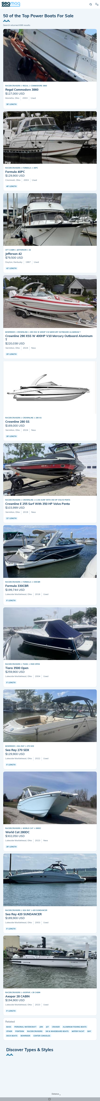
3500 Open (35, 664)
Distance (55, 1094)
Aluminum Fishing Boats (75, 1027)
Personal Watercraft (25, 1027)
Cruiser (56, 1027)
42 (30, 250)
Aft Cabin (10, 250)
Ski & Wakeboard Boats (57, 1031)
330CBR (37, 582)
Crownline (22, 332)
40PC (36, 168)
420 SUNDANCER (40, 910)
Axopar (26, 992)
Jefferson (22, 250)
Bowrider (10, 332)
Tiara (25, 664)
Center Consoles (41, 1036)
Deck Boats (11, 1036)
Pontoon (19, 1031)
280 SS (39, 418)
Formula (27, 168)
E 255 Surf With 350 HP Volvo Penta (53, 500)
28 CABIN (36, 992)
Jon (41, 1027)
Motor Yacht (78, 1031)
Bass (8, 1027)
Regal (26, 86)
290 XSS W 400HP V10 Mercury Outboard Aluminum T (55, 332)
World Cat (28, 828)
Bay (89, 1031)
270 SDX (30, 746)
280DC (38, 828)
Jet (47, 1027)
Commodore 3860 (39, 86)
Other (9, 1031)
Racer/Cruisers (13, 86)
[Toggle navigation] (96, 4)
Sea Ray (21, 746)
